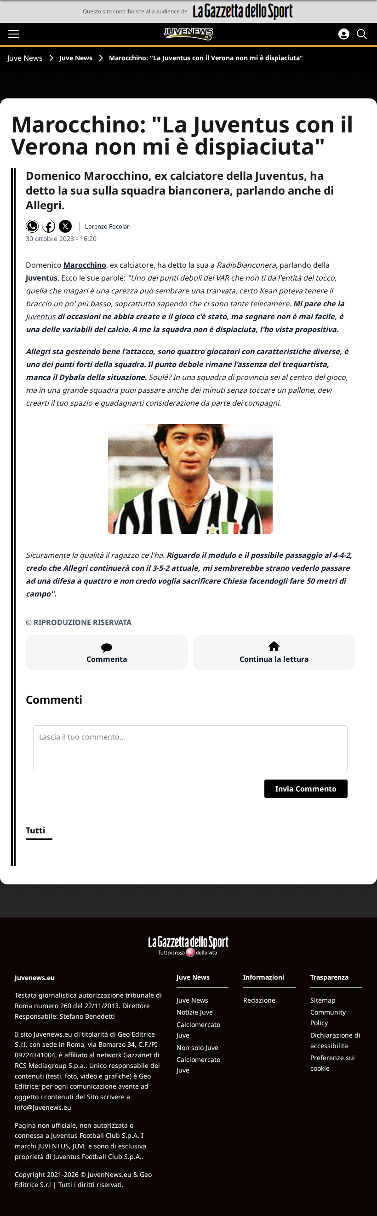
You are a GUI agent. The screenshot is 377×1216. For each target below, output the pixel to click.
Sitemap (323, 1000)
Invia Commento (306, 789)
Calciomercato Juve (198, 1029)
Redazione (259, 1000)
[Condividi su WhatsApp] (32, 226)
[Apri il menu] (13, 34)
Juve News (25, 58)
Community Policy (328, 1017)
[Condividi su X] (65, 226)
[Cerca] (363, 34)
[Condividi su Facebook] (48, 226)
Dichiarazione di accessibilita (335, 1040)
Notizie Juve (195, 1012)
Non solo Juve (197, 1047)
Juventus (41, 316)
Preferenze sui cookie (332, 1063)
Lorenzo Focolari (108, 226)
